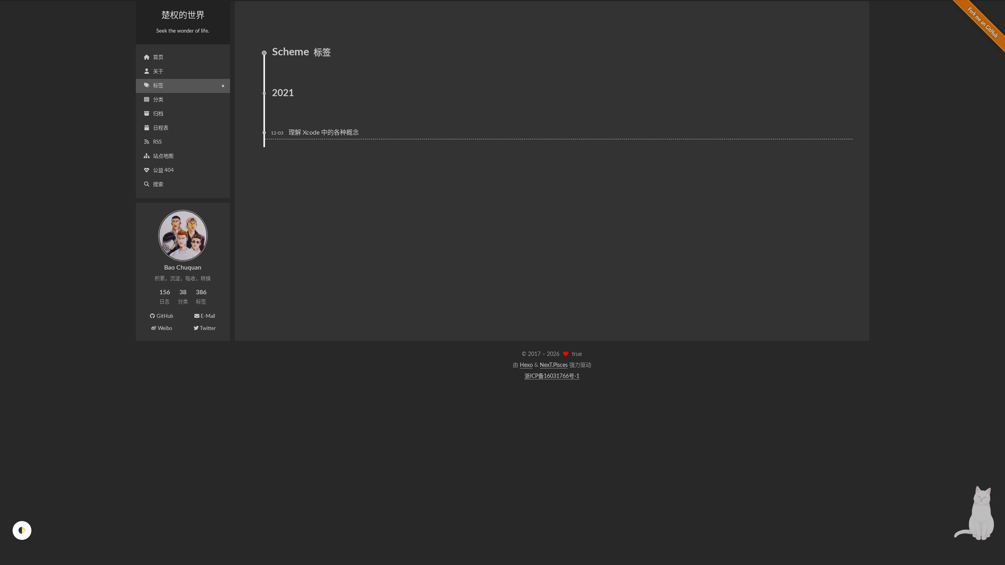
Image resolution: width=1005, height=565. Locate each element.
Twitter (208, 328)
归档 (158, 114)
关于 (158, 71)
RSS (157, 142)
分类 (158, 99)
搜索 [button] (158, 184)
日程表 (160, 128)
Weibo (165, 328)
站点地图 (163, 156)
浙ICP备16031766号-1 (551, 376)
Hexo (526, 365)
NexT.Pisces (554, 365)
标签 (158, 85)
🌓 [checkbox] (22, 530)
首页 (158, 57)
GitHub (165, 316)
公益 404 (163, 170)
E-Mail (208, 316)
